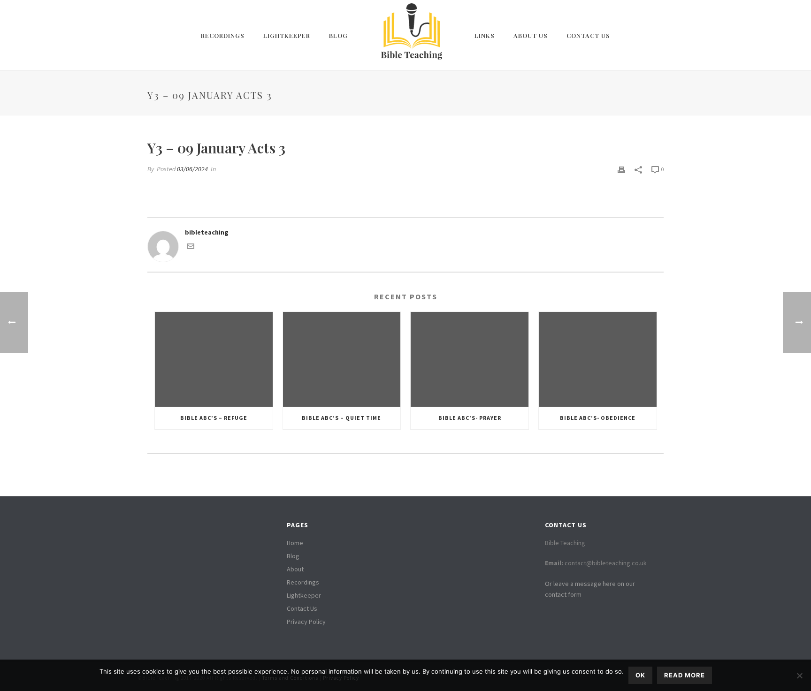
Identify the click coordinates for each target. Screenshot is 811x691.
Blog (338, 35)
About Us (530, 35)
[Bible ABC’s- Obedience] (598, 359)
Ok (640, 675)
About (295, 569)
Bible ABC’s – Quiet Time (341, 417)
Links (484, 35)
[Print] (621, 169)
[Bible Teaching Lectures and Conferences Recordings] (411, 35)
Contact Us (588, 35)
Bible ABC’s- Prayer (469, 417)
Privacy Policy (306, 621)
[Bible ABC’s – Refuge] (214, 359)
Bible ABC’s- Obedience (597, 417)
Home (295, 543)
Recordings (223, 35)
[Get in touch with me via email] (190, 247)
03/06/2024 (192, 169)
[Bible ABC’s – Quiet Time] (342, 359)
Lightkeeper (286, 35)
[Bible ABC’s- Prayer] (469, 359)
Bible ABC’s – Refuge (213, 417)
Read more (684, 675)
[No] (799, 675)
